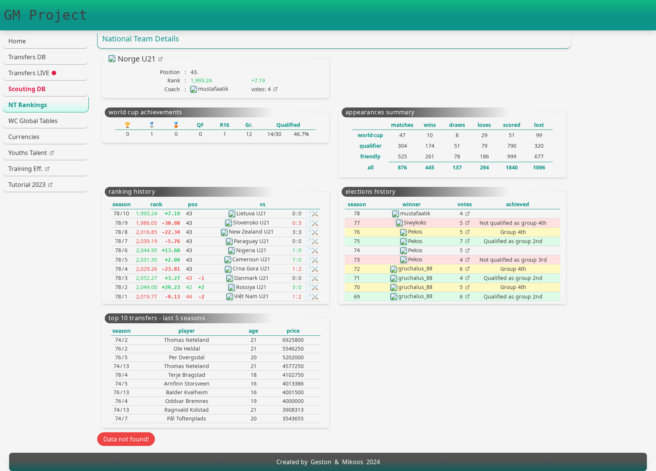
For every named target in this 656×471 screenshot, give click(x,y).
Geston (321, 462)
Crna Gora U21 (251, 268)
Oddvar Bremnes (186, 401)
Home (17, 41)
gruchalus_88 (415, 268)
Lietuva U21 (251, 213)
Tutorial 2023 (27, 184)
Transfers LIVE (28, 73)
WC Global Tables (33, 121)
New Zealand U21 (251, 231)
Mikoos (352, 462)
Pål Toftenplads (186, 418)
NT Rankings (27, 105)
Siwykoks (415, 222)
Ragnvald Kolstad (186, 409)
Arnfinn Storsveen (187, 383)
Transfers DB (27, 57)
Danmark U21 (251, 277)
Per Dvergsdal (187, 357)
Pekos (415, 231)
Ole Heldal (186, 348)
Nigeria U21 (251, 250)
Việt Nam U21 (251, 296)
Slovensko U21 (251, 222)
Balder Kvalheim (187, 392)
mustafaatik (213, 88)
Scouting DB (27, 89)
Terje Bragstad (186, 374)
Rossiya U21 (251, 287)
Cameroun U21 (251, 259)
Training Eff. (25, 168)
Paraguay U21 (251, 241)
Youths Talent (27, 153)
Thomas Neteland (186, 339)
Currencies (23, 137)
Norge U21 (137, 59)
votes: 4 (261, 89)
